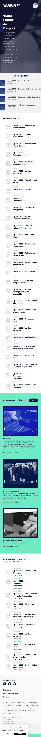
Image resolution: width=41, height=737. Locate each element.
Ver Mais (33, 400)
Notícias (6, 697)
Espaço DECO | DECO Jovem (24, 271)
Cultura (6, 438)
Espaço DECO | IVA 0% (22, 189)
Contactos (7, 690)
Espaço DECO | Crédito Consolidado (20, 81)
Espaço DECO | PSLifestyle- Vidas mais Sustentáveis (21, 106)
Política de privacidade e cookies (13, 717)
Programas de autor (11, 693)
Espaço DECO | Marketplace (24, 337)
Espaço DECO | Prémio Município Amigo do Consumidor (22, 291)
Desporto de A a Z (11, 491)
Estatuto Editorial (8, 721)
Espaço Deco (17, 575)
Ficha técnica (7, 719)
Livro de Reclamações (9, 723)
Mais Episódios (8, 453)
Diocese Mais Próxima (12, 540)
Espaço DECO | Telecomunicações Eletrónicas (23, 97)
